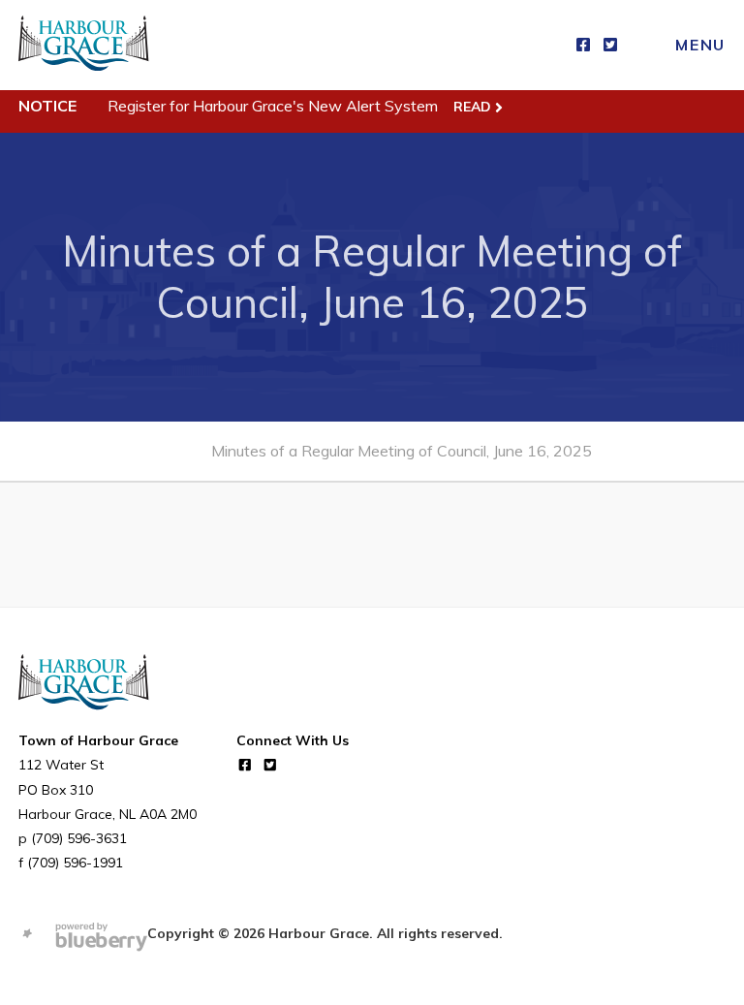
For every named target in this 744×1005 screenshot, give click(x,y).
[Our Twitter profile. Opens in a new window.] (610, 45)
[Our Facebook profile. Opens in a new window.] (583, 45)
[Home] (83, 45)
